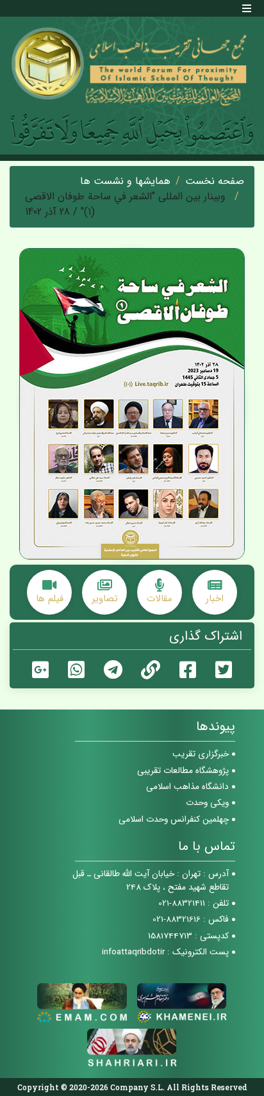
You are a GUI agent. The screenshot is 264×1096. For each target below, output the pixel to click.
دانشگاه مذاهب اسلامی (187, 786)
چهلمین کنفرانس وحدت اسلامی (174, 819)
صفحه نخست (214, 181)
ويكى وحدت (207, 803)
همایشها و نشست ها (125, 181)
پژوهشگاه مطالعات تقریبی (183, 770)
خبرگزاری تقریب (200, 754)
